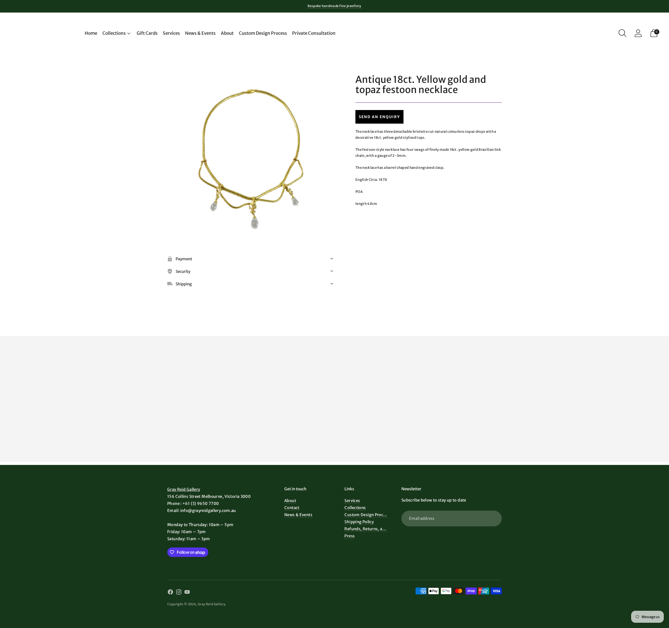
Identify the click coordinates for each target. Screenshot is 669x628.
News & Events (200, 33)
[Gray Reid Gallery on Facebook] (170, 593)
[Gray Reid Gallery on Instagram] (179, 593)
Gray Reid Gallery (183, 489)
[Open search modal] (622, 33)
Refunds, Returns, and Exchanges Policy (382, 528)
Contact (291, 507)
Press (349, 535)
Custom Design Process (263, 33)
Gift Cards (147, 33)
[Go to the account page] (638, 33)
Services (171, 33)
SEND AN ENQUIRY (379, 116)
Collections (114, 33)
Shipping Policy (359, 521)
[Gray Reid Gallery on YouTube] (187, 593)
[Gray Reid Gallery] (44, 33)
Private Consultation (314, 33)
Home (91, 33)
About (227, 33)
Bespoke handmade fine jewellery (334, 6)
